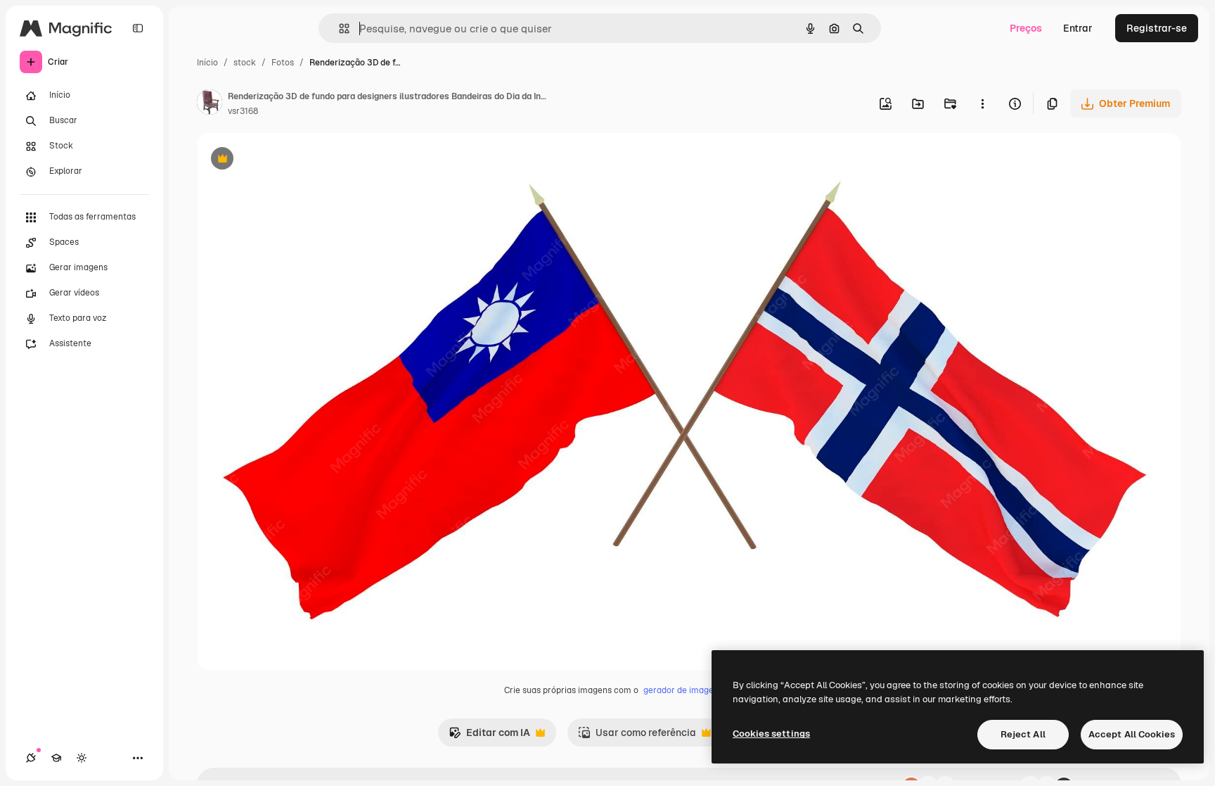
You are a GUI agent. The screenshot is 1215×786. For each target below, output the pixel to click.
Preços (1026, 28)
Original (287, 160)
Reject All (1023, 734)
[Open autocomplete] (338, 28)
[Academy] (56, 758)
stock (244, 62)
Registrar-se (1156, 28)
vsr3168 (243, 111)
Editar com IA (489, 736)
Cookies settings (771, 734)
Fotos (282, 62)
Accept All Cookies (1131, 734)
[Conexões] (31, 758)
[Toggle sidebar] (138, 28)
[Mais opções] (982, 103)
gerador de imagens (683, 690)
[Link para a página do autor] (209, 104)
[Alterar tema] (81, 758)
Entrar (1078, 28)
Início (207, 62)
